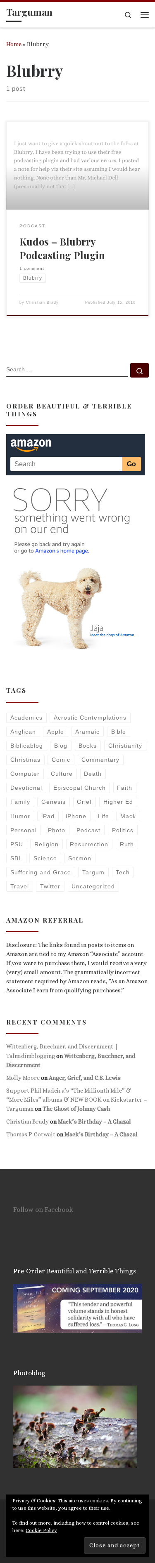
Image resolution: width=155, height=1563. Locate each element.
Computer (25, 773)
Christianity (125, 745)
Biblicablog (26, 745)
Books (88, 745)
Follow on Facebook (43, 1210)
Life (103, 816)
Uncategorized (93, 886)
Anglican (23, 731)
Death (93, 773)
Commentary (100, 759)
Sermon (79, 858)
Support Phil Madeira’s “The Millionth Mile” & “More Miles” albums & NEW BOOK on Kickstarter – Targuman (76, 1099)
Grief (84, 801)
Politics (123, 830)
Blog (60, 745)
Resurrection (89, 844)
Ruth (127, 844)
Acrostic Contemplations (90, 717)
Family (20, 801)
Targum (93, 872)
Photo (56, 830)
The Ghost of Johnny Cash (76, 1108)
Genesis (53, 801)
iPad (48, 816)
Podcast (88, 830)
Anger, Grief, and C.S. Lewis (85, 1077)
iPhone (76, 816)
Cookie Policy (41, 1530)
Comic (61, 759)
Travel (19, 886)
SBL (16, 858)
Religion (46, 844)
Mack (128, 816)
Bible (118, 731)
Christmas (25, 759)
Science (45, 858)
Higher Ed (118, 801)
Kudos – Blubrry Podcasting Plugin (62, 248)
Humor (20, 816)
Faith (124, 787)
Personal (23, 830)
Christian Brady (42, 302)
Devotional (26, 787)
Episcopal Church (79, 787)
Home (13, 44)
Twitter (50, 886)
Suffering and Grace (40, 872)
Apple (55, 731)
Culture (62, 773)
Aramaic (87, 731)
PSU (16, 844)
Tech (123, 872)
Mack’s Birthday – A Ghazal (94, 1121)
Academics (26, 717)
